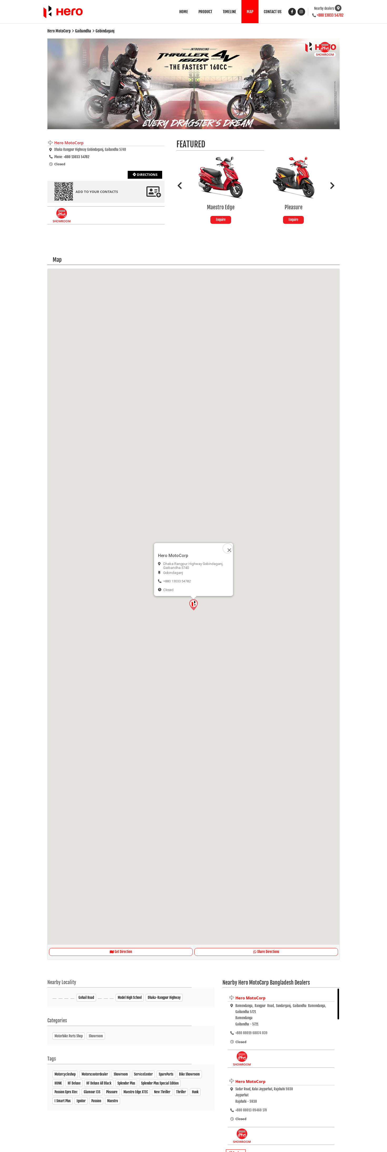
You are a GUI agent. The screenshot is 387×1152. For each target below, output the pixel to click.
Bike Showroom (189, 1074)
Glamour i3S (92, 1092)
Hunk (195, 1092)
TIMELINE (229, 11)
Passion (96, 1101)
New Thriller (162, 1092)
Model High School (130, 997)
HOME (183, 11)
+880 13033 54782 (330, 15)
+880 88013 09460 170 (251, 1110)
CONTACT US (272, 11)
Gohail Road (86, 997)
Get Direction (123, 952)
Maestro (112, 1101)
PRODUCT (205, 11)
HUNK (58, 1083)
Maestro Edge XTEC (135, 1092)
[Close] (227, 548)
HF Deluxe (74, 1083)
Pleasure (111, 1092)
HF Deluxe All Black (98, 1083)
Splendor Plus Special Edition (159, 1083)
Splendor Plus (126, 1083)
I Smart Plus (62, 1101)
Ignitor (81, 1101)
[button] (193, 605)
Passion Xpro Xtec (66, 1092)
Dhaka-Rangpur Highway (164, 997)
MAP (250, 11)
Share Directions (267, 952)
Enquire (256, 219)
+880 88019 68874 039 (251, 1033)
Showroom (121, 1074)
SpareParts (166, 1074)
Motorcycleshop (65, 1074)
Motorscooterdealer (95, 1074)
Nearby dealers (324, 8)
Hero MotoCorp (250, 997)
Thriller (181, 1092)
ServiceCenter (143, 1074)
